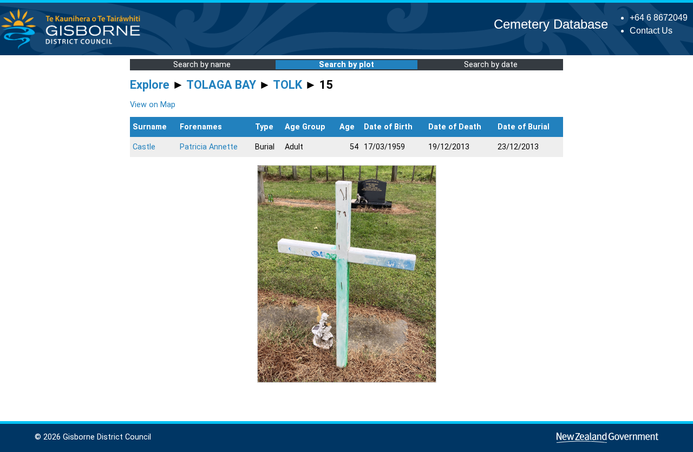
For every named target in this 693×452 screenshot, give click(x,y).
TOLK (287, 84)
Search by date (491, 64)
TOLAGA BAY (221, 84)
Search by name (202, 64)
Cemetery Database (551, 24)
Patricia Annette (209, 147)
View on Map (152, 104)
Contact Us (651, 30)
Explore (149, 84)
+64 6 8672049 (659, 17)
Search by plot (346, 64)
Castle (144, 147)
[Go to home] (74, 48)
